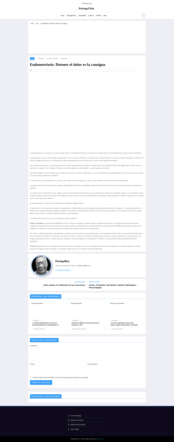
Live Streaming (76, 415)
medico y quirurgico (36, 223)
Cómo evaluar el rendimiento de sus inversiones (64, 285)
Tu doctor (33, 246)
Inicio (62, 15)
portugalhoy (41, 58)
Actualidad (82, 15)
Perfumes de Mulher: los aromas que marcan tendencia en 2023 (85, 324)
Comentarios (33, 345)
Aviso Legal (75, 429)
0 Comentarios (63, 58)
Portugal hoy (71, 15)
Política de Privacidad (78, 424)
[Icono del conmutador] (29, 15)
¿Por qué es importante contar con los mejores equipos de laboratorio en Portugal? (124, 324)
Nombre (32, 364)
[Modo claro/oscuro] (143, 15)
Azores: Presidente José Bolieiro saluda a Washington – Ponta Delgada (113, 286)
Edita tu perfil (82, 265)
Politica (98, 15)
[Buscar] (137, 16)
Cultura (91, 15)
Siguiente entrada (94, 282)
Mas (105, 15)
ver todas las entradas (62, 270)
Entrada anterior (80, 282)
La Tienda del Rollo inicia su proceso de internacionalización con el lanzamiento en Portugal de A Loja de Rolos (45, 324)
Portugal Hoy (86, 8)
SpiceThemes (100, 439)
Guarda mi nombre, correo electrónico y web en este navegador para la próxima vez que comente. (60, 377)
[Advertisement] (87, 38)
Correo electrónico (92, 364)
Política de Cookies (77, 420)
